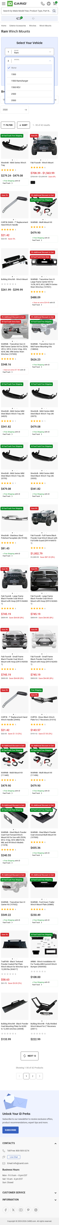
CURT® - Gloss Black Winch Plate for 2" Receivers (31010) (43, 718)
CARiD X (13, 1210)
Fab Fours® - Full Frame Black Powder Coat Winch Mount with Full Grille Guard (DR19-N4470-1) (44, 539)
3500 (5, 109)
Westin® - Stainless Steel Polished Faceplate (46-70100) (14, 536)
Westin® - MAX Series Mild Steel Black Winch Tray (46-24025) (13, 413)
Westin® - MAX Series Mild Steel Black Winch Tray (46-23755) (13, 476)
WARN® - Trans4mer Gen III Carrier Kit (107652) (13, 903)
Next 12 (32, 1056)
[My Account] (49, 3)
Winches (32, 26)
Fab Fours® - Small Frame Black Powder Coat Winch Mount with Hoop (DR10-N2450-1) (44, 660)
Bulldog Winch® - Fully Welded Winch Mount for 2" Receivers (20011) (44, 1026)
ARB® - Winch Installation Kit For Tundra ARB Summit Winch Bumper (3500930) (44, 964)
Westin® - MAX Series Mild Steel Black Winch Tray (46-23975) (42, 413)
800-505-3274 (22, 1150)
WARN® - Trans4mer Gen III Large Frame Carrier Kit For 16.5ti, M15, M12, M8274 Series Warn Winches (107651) (44, 283)
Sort (25, 125)
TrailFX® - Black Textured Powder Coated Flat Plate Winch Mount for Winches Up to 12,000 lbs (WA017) (14, 965)
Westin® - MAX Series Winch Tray (13, 163)
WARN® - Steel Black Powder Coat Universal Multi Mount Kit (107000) (43, 834)
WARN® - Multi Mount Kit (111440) (12, 774)
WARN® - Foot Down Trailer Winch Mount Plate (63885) (42, 903)
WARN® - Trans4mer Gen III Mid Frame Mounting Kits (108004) (43, 346)
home (3, 26)
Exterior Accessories (18, 26)
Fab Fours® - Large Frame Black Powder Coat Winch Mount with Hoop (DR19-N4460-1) (14, 600)
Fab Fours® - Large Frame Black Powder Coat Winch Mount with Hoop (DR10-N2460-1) (44, 600)
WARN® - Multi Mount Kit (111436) (41, 774)
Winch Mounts (45, 26)
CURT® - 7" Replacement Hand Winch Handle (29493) (14, 718)
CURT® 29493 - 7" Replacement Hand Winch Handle (14, 223)
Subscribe (10, 1130)
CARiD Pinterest (28, 1210)
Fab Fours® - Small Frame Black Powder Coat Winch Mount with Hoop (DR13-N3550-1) (14, 660)
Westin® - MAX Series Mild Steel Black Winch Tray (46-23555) (42, 476)
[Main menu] (3, 3)
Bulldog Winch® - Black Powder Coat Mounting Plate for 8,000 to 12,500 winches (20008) (14, 1026)
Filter (9, 125)
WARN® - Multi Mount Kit (41, 222)
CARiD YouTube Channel (21, 1210)
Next (39, 1076)
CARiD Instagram (36, 1210)
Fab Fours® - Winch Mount (42, 162)
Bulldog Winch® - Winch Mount (14, 279)
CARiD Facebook (5, 1210)
